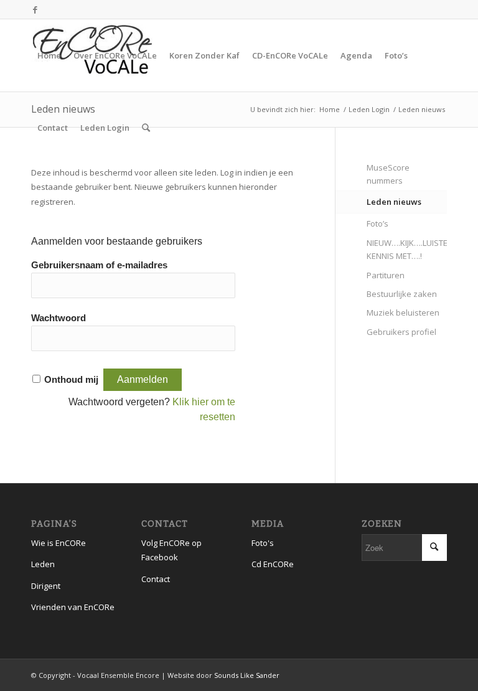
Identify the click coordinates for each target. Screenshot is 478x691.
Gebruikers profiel (401, 331)
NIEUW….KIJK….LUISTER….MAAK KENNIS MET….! (407, 249)
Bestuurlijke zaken (402, 293)
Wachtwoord (58, 318)
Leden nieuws (394, 201)
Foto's (262, 542)
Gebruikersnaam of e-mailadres (99, 265)
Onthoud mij (71, 380)
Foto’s (377, 223)
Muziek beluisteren (403, 312)
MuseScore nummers (388, 174)
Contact (155, 579)
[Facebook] (35, 9)
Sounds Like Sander (246, 675)
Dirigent (45, 585)
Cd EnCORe (272, 564)
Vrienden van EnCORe (73, 607)
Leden (43, 564)
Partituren (386, 275)
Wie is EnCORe (58, 542)
